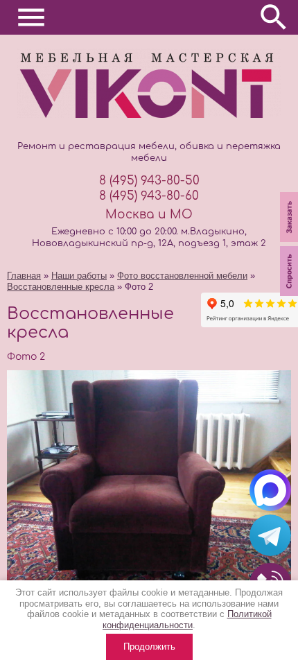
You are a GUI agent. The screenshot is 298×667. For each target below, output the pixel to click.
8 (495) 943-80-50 (149, 180)
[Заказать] (289, 243)
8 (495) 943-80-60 (149, 195)
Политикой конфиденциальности (187, 619)
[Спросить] (289, 297)
